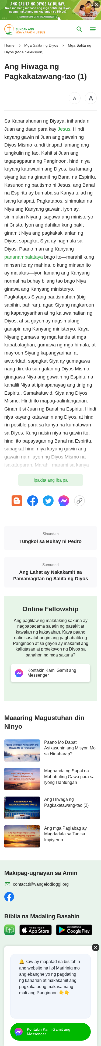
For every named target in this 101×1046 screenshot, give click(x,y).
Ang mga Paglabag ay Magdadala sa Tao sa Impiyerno (65, 834)
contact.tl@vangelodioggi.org (41, 884)
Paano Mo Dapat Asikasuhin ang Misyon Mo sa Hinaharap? (70, 748)
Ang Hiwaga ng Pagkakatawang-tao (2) (66, 802)
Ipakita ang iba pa (51, 480)
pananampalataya (23, 257)
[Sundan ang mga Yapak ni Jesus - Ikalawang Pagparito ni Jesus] (29, 29)
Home (9, 45)
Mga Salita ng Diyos (41, 45)
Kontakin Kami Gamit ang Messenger (48, 1031)
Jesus (64, 129)
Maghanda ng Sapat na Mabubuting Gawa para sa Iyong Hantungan (69, 777)
